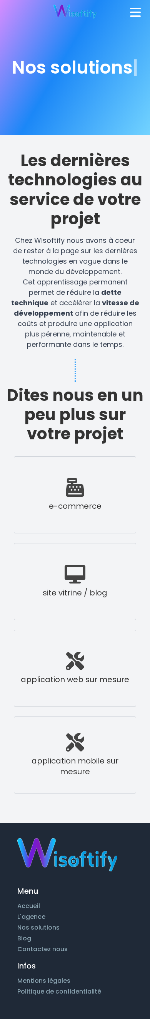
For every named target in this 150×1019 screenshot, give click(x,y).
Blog (24, 938)
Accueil (28, 905)
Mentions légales (43, 980)
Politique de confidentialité (59, 991)
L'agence (31, 916)
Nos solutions (38, 927)
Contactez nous (42, 949)
